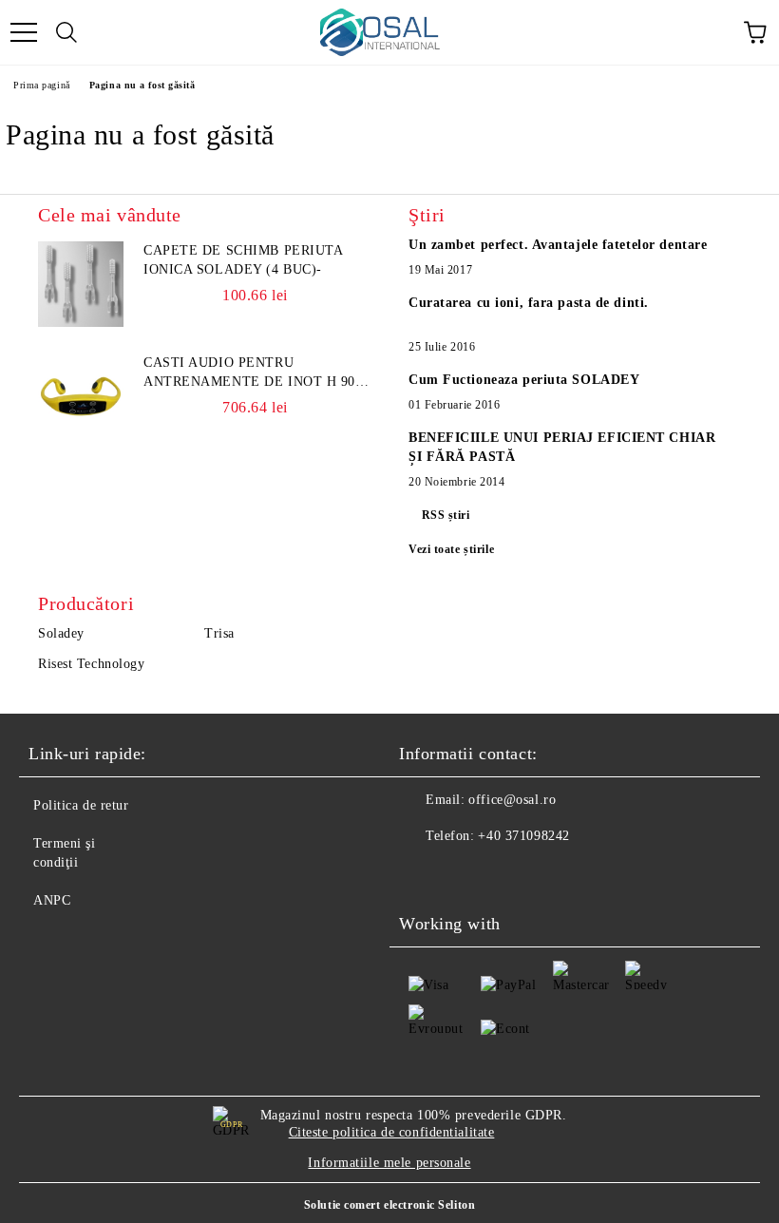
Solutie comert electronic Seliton (389, 1205)
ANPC (51, 900)
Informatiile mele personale (389, 1163)
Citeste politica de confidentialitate (392, 1132)
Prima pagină (41, 85)
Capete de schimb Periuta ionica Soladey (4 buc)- (242, 260)
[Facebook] (423, 874)
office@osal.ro (512, 800)
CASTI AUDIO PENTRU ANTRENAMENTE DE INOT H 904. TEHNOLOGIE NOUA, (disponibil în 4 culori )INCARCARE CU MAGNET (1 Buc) (255, 373)
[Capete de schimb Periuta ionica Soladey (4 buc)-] (81, 284)
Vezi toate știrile (451, 549)
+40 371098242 (523, 836)
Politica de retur (81, 805)
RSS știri (446, 515)
